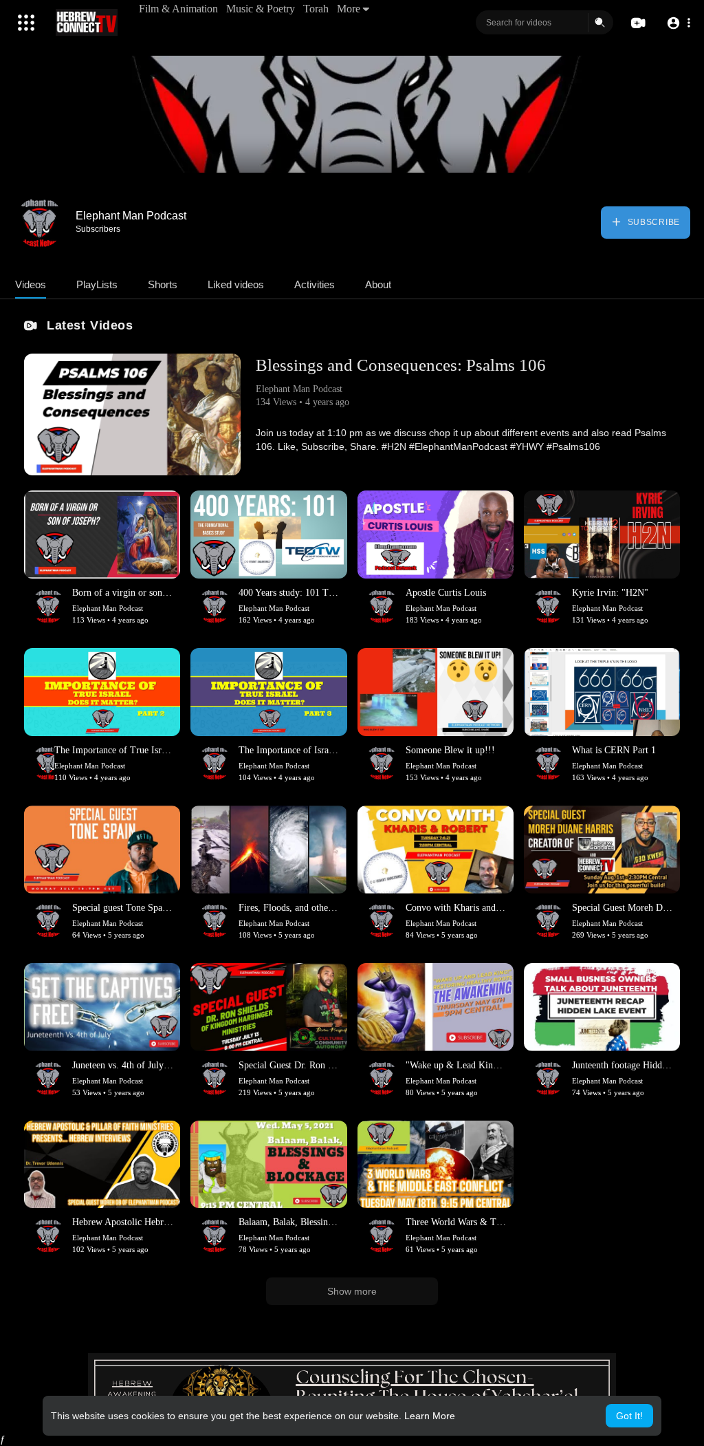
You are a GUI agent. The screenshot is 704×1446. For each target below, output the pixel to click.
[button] (678, 23)
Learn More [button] (429, 1415)
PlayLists (97, 284)
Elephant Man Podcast (131, 216)
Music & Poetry (260, 8)
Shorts (162, 284)
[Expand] (26, 22)
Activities (314, 284)
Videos (30, 284)
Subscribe (652, 222)
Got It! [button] (629, 1415)
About (378, 284)
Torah (316, 8)
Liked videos (236, 284)
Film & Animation (178, 8)
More (348, 8)
